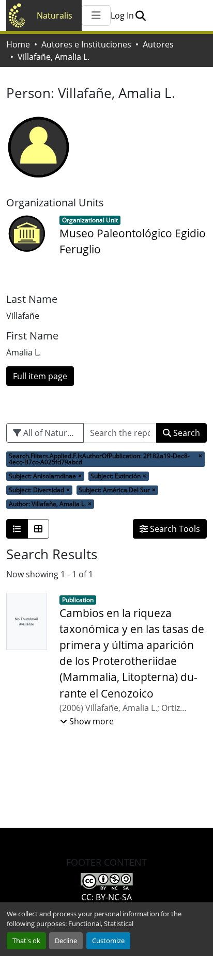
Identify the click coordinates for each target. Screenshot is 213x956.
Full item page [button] (40, 376)
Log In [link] (122, 15)
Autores (158, 44)
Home (18, 44)
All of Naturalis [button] (50, 433)
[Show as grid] (38, 529)
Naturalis (54, 15)
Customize (108, 940)
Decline (66, 940)
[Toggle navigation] (96, 15)
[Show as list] (17, 529)
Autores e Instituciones (86, 44)
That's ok (26, 940)
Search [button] (185, 433)
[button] (140, 15)
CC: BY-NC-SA (106, 897)
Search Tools (174, 528)
